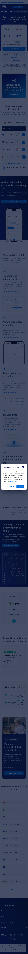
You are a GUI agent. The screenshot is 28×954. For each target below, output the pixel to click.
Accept (21, 486)
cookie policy (14, 481)
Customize (12, 486)
